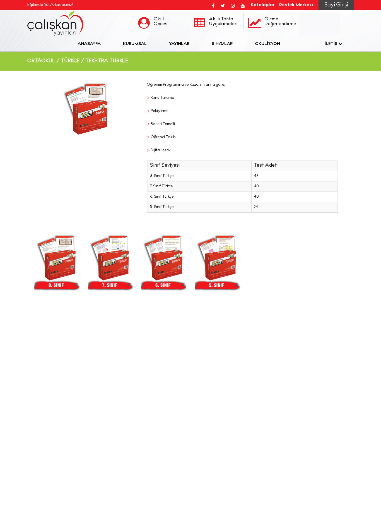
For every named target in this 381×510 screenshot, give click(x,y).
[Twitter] (222, 5)
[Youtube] (243, 5)
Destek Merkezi (296, 5)
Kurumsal (135, 44)
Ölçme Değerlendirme (280, 22)
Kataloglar (262, 5)
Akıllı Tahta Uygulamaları (223, 22)
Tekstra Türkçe (106, 61)
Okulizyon (267, 44)
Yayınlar (179, 44)
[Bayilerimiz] (302, 44)
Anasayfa (89, 44)
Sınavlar (222, 44)
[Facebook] (213, 5)
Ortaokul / (43, 61)
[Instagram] (233, 5)
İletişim (334, 44)
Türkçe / (72, 61)
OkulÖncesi (161, 22)
